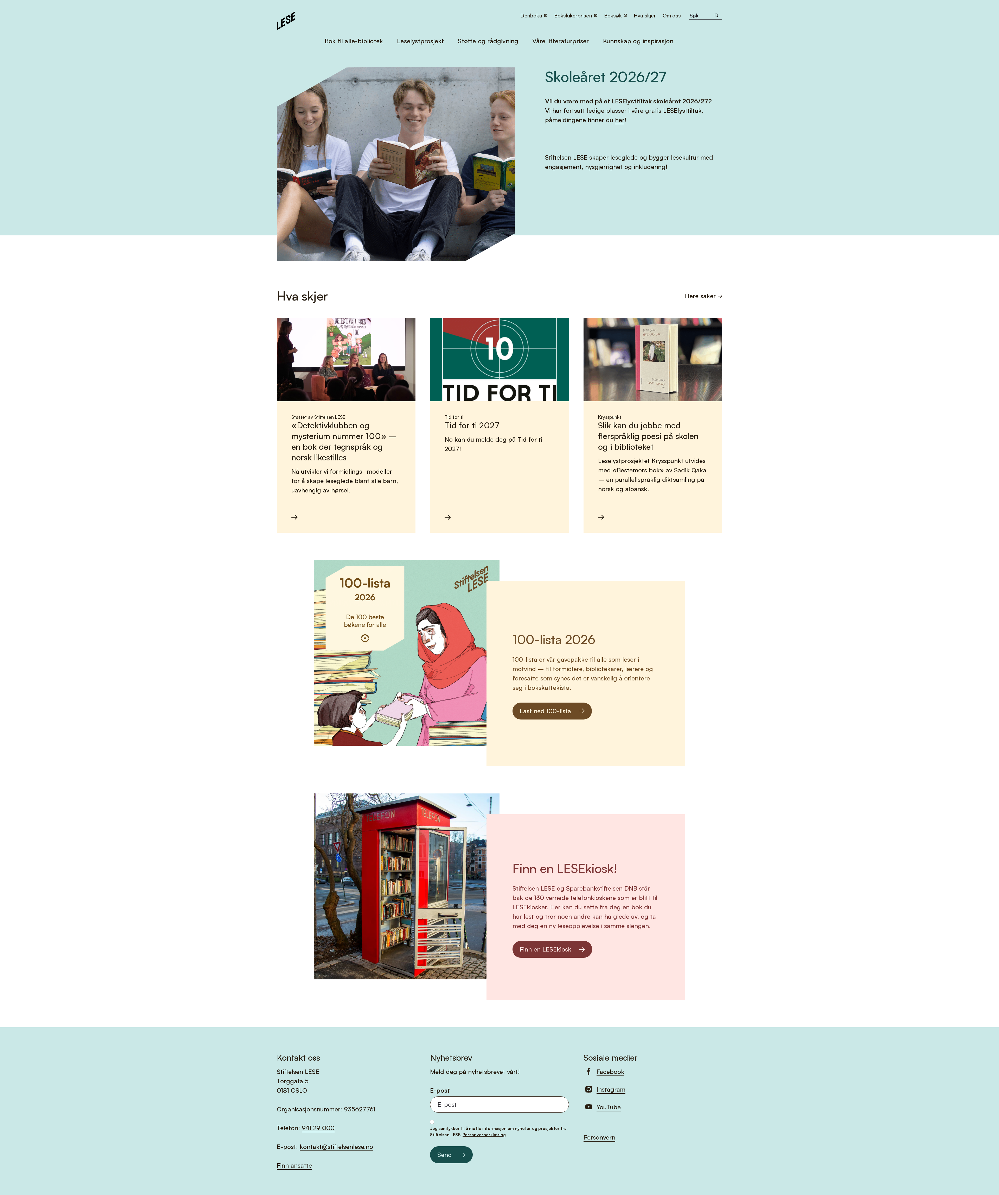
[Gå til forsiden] (286, 20)
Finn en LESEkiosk (545, 949)
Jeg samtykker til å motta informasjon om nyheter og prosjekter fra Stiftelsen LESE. (498, 1131)
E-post (440, 1090)
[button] (672, 15)
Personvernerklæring (484, 1134)
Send (444, 1155)
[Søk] (716, 15)
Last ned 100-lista (545, 711)
